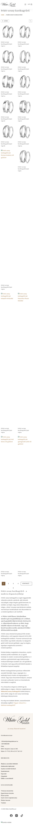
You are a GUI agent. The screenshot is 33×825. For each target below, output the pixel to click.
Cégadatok (4, 776)
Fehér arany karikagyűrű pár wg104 (6, 94)
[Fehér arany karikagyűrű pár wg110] (8, 215)
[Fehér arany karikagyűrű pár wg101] (25, 32)
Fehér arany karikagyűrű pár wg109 (23, 144)
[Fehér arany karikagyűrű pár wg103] (25, 57)
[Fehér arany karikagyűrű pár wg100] (8, 32)
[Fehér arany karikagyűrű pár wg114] (8, 502)
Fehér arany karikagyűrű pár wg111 (23, 169)
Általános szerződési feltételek (9, 763)
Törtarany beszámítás (7, 791)
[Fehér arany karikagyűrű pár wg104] (8, 82)
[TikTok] (22, 815)
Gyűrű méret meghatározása (9, 798)
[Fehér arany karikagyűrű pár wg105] (25, 82)
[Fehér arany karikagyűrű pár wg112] (8, 359)
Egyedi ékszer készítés (7, 793)
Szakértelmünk (5, 771)
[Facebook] (11, 815)
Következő (25, 583)
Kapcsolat (3, 773)
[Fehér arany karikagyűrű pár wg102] (8, 57)
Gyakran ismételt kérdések (8, 769)
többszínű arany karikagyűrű (10, 691)
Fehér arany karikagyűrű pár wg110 (6, 287)
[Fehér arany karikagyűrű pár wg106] (8, 107)
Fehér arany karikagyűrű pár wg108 (6, 144)
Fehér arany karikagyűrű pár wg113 (23, 430)
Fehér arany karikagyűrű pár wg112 (6, 430)
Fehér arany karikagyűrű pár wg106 (6, 119)
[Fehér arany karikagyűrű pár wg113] (25, 359)
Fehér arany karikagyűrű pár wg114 (6, 573)
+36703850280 (5, 744)
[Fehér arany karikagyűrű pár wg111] (25, 156)
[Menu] (25, 4)
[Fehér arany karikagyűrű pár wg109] (25, 131)
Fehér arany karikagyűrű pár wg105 (23, 94)
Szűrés (6, 20)
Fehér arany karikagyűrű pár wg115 (23, 573)
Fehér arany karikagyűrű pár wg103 (23, 69)
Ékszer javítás (5, 795)
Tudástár (3, 803)
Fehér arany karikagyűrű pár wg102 (6, 69)
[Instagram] (16, 815)
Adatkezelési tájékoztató (7, 766)
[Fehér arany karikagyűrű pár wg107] (25, 107)
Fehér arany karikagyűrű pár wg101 (23, 44)
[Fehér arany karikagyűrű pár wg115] (25, 502)
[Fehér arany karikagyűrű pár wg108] (8, 131)
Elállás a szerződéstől (7, 778)
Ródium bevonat (5, 800)
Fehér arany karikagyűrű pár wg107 (23, 119)
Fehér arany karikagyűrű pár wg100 (6, 44)
